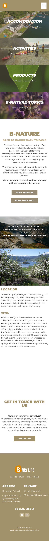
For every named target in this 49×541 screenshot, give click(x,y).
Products (24, 75)
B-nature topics (24, 102)
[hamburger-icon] (44, 6)
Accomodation (24, 21)
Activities (24, 48)
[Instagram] (27, 515)
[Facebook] (22, 515)
